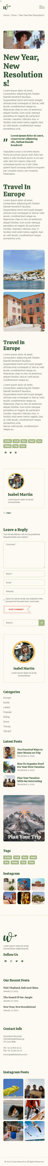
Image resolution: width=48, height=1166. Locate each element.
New (24, 441)
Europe (7, 697)
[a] (9, 884)
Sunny (7, 446)
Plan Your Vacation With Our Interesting (29, 779)
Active (8, 441)
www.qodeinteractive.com (15, 1054)
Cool (16, 441)
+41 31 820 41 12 (14, 1048)
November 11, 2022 (26, 756)
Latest (6, 707)
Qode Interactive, (18, 1162)
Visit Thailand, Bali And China (20, 987)
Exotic (6, 702)
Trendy (7, 726)
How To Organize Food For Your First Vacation (30, 765)
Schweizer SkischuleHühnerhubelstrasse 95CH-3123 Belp (13, 1039)
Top (15, 446)
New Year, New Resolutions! (19, 1006)
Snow (14, 15)
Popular (7, 712)
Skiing (6, 717)
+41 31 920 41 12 (14, 1050)
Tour (23, 446)
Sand (31, 441)
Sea (39, 441)
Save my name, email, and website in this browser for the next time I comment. (24, 600)
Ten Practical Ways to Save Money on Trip (30, 751)
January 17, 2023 (10, 991)
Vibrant (7, 731)
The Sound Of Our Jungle (17, 997)
